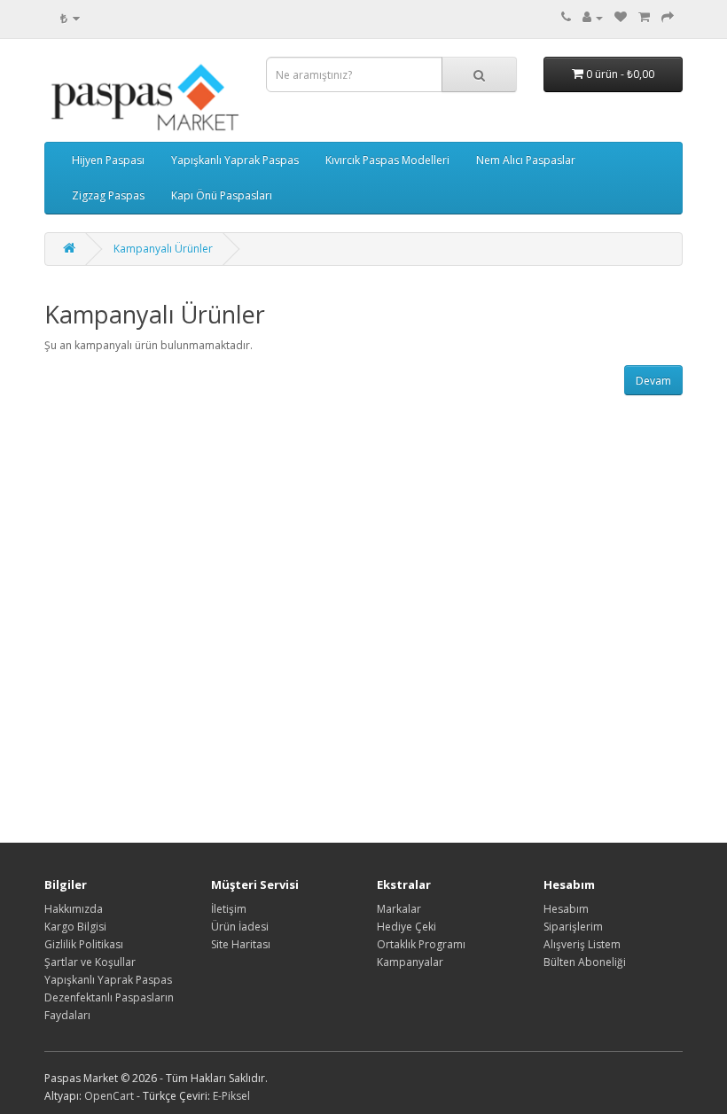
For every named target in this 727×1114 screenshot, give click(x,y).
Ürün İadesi (240, 926)
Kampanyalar (410, 962)
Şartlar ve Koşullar (90, 962)
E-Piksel (231, 1095)
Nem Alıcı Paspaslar (525, 159)
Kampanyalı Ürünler (163, 248)
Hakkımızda (73, 908)
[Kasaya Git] (667, 17)
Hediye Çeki (406, 926)
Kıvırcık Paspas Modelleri (387, 159)
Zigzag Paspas (108, 195)
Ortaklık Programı (421, 944)
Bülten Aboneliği (584, 962)
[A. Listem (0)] (620, 17)
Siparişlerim (573, 926)
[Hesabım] (592, 17)
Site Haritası (240, 944)
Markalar (399, 908)
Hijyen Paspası (108, 159)
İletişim (228, 908)
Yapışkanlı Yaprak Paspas (235, 159)
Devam (653, 380)
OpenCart (109, 1095)
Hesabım (566, 908)
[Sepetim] (644, 17)
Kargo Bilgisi (75, 926)
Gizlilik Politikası (83, 944)
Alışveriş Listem (582, 944)
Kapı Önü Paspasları (221, 195)
